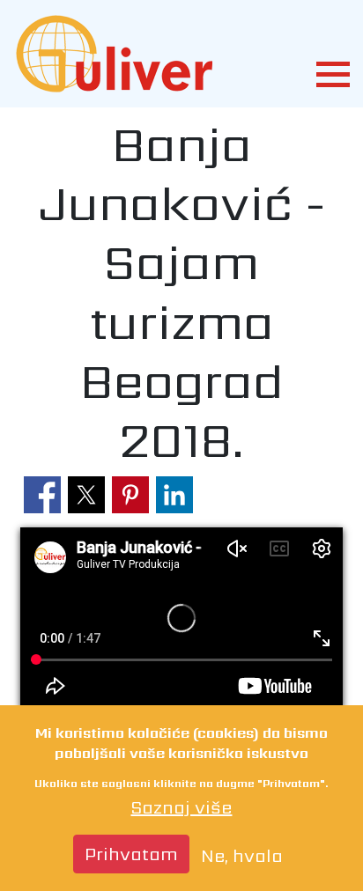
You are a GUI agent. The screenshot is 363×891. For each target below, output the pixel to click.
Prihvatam (131, 854)
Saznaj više (181, 807)
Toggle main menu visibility (332, 72)
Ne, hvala (242, 855)
